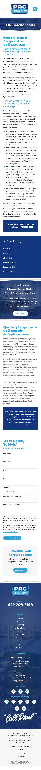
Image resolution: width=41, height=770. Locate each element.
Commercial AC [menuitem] (9, 272)
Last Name (7, 462)
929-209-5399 (20, 604)
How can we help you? (11, 504)
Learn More (19, 314)
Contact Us (20, 648)
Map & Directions (20, 667)
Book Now (19, 570)
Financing (20, 641)
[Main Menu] (5, 9)
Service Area (20, 638)
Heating (20, 631)
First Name (7, 453)
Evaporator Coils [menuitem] (9, 267)
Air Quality (20, 635)
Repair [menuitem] (5, 253)
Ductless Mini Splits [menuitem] (10, 262)
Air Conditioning (20, 628)
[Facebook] (13, 691)
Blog (20, 644)
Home (20, 618)
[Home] (20, 8)
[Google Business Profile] (20, 691)
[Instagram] (27, 691)
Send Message (11, 538)
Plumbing (20, 625)
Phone (5, 470)
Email (5, 479)
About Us (20, 621)
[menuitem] (20, 749)
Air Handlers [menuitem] (7, 258)
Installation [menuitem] (7, 249)
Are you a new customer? (12, 496)
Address (6, 487)
